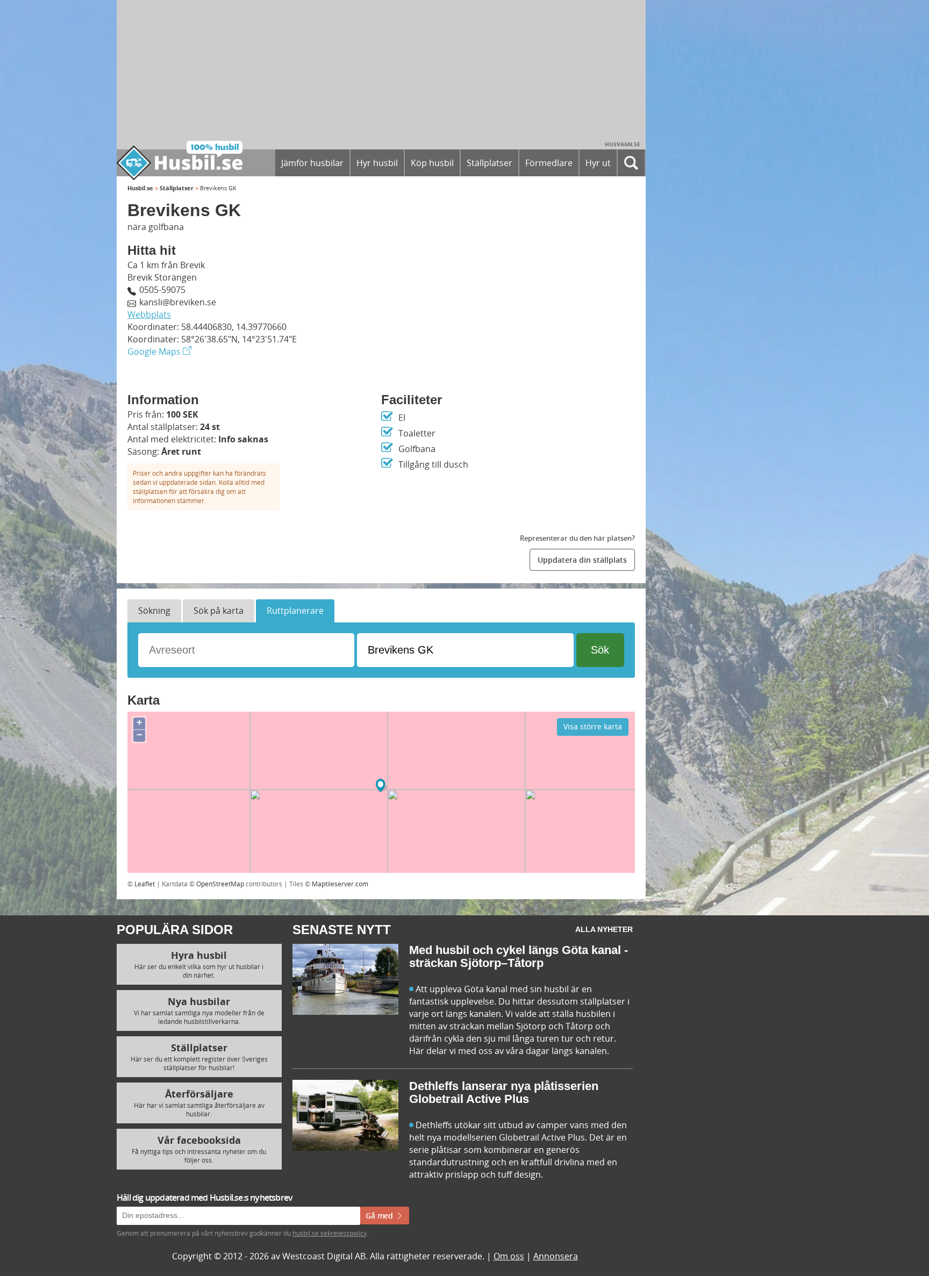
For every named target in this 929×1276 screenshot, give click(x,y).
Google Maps (155, 351)
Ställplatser (177, 188)
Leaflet (144, 883)
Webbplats (149, 314)
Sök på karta (219, 611)
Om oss (509, 1256)
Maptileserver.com (340, 883)
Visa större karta (592, 726)
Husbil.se (140, 188)
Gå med (380, 1215)
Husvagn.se (622, 144)
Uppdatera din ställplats (582, 560)
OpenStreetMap (220, 883)
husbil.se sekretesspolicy (329, 1233)
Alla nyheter (604, 929)
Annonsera (555, 1256)
